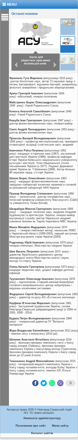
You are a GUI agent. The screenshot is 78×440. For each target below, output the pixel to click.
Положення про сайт (31, 425)
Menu (12, 4)
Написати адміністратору (42, 418)
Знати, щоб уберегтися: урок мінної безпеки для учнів (35, 60)
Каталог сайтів (42, 433)
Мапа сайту (60, 425)
